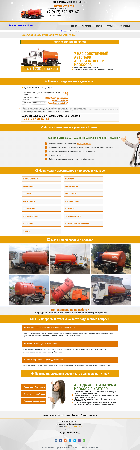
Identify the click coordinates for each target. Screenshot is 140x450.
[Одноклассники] (65, 440)
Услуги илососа (29, 201)
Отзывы (111, 25)
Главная (73, 25)
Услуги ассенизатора (73, 216)
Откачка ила (69, 179)
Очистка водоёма (71, 186)
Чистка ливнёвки (71, 194)
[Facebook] (60, 440)
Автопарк (86, 25)
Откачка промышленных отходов (77, 224)
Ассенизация (28, 224)
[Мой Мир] (70, 440)
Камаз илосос (28, 186)
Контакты (125, 25)
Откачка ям (27, 194)
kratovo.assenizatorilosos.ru (22, 25)
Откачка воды (70, 209)
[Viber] (79, 440)
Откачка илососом (72, 201)
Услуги (99, 25)
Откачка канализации (31, 216)
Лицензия (26, 231)
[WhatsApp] (84, 440)
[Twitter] (74, 440)
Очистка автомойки (30, 179)
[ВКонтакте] (56, 440)
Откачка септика (29, 209)
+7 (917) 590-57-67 (63, 12)
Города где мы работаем (89, 415)
